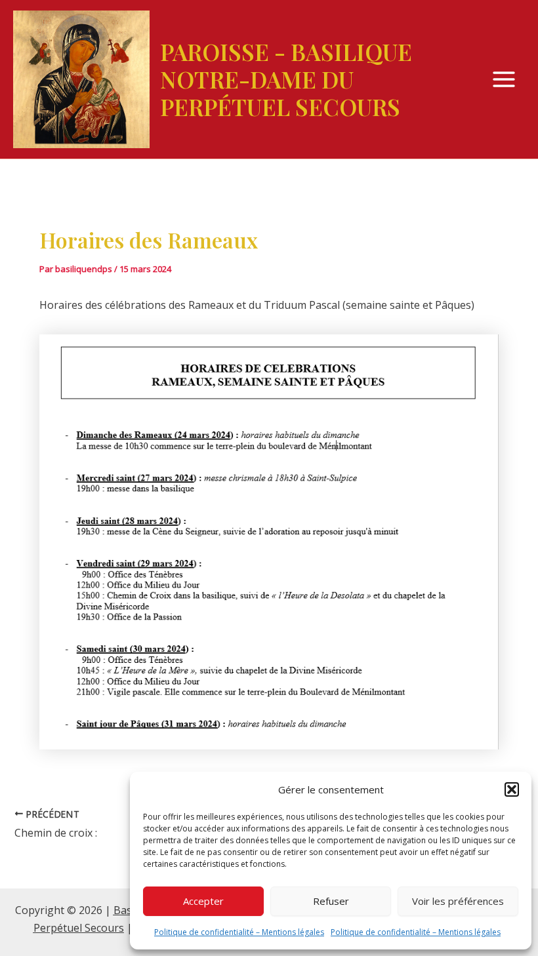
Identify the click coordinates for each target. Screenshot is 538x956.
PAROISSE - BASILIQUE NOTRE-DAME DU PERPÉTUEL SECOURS (286, 79)
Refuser (331, 900)
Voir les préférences (458, 900)
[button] (511, 789)
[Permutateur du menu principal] (504, 79)
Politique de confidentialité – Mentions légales (239, 932)
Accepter (203, 900)
